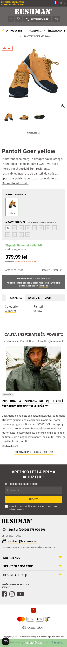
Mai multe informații (15, 183)
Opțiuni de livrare (15, 270)
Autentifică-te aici (43, 278)
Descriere (33, 297)
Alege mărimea (33, 643)
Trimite (33, 499)
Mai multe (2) (33, 132)
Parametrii (15, 297)
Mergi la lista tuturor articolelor (33, 452)
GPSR (48, 297)
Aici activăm (35, 627)
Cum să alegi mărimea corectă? (41, 222)
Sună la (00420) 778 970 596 (27, 529)
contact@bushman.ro (22, 541)
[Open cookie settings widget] (5, 641)
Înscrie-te (43, 285)
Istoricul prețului (52, 270)
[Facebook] (4, 594)
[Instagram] (12, 594)
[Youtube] (20, 594)
